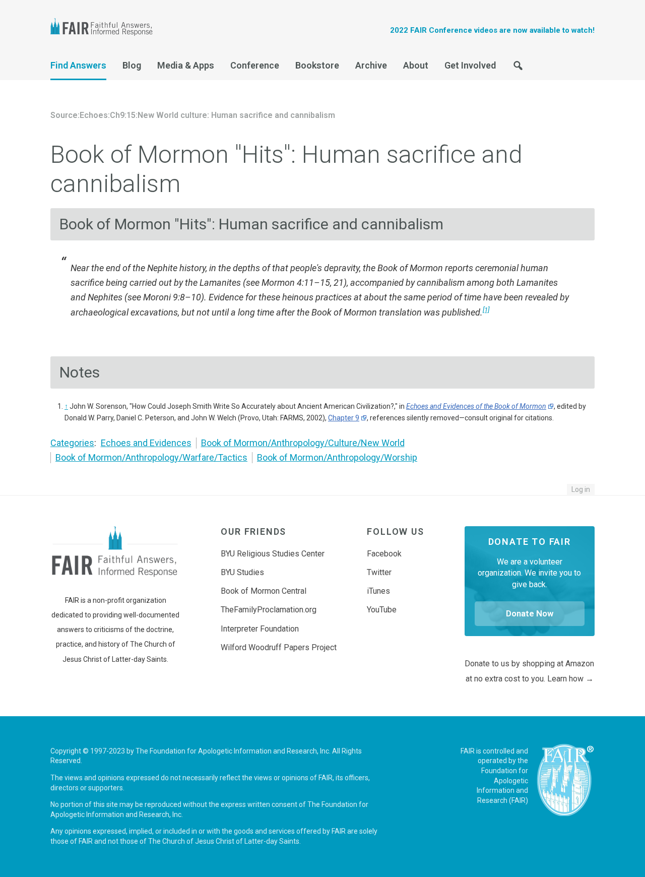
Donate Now (529, 613)
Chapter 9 (343, 418)
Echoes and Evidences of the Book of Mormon (476, 406)
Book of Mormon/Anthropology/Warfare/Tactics (151, 457)
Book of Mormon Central (263, 591)
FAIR (105, 28)
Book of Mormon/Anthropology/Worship (337, 457)
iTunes (378, 591)
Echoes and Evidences (146, 442)
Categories (72, 442)
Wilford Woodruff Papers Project (279, 647)
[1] (486, 309)
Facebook (384, 553)
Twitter (379, 572)
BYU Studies (242, 572)
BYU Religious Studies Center (273, 553)
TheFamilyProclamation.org (268, 609)
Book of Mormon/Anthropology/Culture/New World (303, 442)
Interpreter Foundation (260, 629)
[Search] (518, 68)
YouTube (382, 609)
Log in (580, 489)
